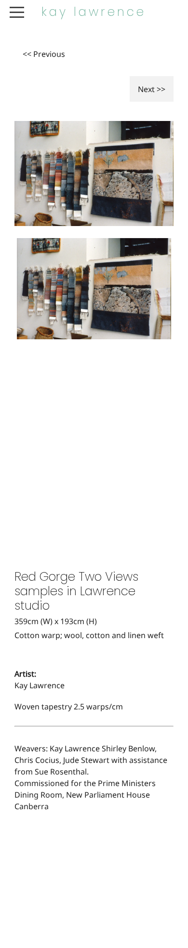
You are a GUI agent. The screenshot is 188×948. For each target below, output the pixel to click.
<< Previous (44, 54)
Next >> (151, 89)
